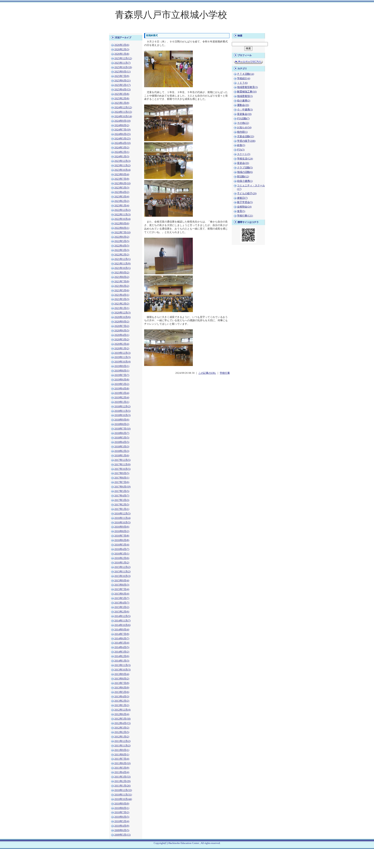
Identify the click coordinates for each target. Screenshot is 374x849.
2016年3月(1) (121, 553)
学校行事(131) (245, 215)
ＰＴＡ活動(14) (245, 74)
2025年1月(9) (121, 103)
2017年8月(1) (121, 477)
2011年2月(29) (122, 781)
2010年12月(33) (123, 790)
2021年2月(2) (121, 303)
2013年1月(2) (121, 705)
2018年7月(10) (122, 428)
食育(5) (241, 211)
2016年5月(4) (121, 544)
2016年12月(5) (122, 513)
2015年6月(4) (121, 593)
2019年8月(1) (121, 370)
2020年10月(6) (122, 317)
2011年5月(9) (121, 767)
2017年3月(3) (121, 500)
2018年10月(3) (122, 415)
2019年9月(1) (121, 366)
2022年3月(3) (121, 250)
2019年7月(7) (121, 375)
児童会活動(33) (245, 136)
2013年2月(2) (121, 700)
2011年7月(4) (121, 759)
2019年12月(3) (122, 353)
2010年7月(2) (121, 812)
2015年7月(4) (121, 589)
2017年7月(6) (121, 482)
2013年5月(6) (121, 692)
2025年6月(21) (122, 80)
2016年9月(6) (121, 526)
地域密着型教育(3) (247, 87)
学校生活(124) (245, 158)
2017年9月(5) (121, 473)
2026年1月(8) (121, 54)
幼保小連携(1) (245, 181)
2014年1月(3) (121, 660)
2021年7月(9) (121, 281)
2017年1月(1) (121, 509)
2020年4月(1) (121, 335)
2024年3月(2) (121, 147)
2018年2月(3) (121, 451)
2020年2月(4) (121, 344)
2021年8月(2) (121, 277)
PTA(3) (240, 149)
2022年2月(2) (121, 254)
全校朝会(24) (244, 206)
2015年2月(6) (121, 611)
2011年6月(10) (122, 763)
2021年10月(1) (122, 268)
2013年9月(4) (121, 674)
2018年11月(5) (122, 411)
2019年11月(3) (122, 357)
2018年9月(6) (121, 419)
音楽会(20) (243, 163)
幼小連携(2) (243, 100)
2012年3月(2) (121, 727)
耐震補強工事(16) (247, 91)
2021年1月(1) (121, 308)
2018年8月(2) (121, 424)
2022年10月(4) (122, 219)
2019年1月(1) (121, 402)
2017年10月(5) (122, 469)
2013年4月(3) (121, 696)
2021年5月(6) (121, 290)
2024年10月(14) (123, 116)
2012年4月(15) (122, 723)
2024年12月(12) (123, 107)
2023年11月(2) (122, 165)
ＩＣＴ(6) (242, 83)
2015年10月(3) (122, 576)
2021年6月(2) (121, 286)
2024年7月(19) (122, 129)
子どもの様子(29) (247, 193)
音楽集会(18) (244, 114)
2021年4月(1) (121, 295)
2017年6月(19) (122, 486)
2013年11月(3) (122, 665)
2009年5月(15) (122, 834)
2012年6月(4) (121, 714)
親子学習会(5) (245, 202)
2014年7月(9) (121, 634)
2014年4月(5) (121, 647)
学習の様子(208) (246, 141)
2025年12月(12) (123, 58)
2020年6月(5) (121, 330)
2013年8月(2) (121, 678)
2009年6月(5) (121, 830)
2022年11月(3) (122, 214)
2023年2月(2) (121, 201)
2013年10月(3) (122, 669)
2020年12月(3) (122, 312)
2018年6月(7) (121, 433)
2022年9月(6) (121, 223)
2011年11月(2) (122, 745)
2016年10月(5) (122, 522)
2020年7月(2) (121, 326)
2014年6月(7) (121, 638)
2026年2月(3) (121, 49)
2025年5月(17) (122, 85)
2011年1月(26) (122, 785)
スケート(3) (243, 154)
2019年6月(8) (121, 379)
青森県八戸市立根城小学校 (171, 15)
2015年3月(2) (121, 607)
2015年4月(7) (121, 602)
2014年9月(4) (121, 629)
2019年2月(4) (121, 397)
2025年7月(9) (121, 76)
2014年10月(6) (122, 625)
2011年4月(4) (121, 772)
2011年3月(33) (122, 776)
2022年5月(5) (121, 241)
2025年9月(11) (122, 71)
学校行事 (225, 373)
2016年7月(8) (121, 535)
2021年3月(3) (121, 299)
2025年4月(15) (122, 89)
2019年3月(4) (121, 393)
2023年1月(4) (121, 205)
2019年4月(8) (121, 388)
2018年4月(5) (121, 442)
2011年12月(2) (122, 741)
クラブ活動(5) (245, 167)
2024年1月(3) (121, 156)
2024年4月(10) (122, 143)
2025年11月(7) (122, 63)
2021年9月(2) (121, 272)
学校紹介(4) (243, 78)
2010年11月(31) (123, 794)
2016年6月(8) (121, 540)
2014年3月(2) (121, 651)
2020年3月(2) (121, 339)
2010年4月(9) (121, 825)
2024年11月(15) (123, 112)
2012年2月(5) (121, 732)
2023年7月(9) (121, 179)
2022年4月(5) (121, 245)
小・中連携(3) (245, 109)
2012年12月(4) (122, 709)
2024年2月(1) (121, 152)
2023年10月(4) (122, 170)
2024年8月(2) (121, 125)
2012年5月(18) (122, 718)
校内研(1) (242, 132)
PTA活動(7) (243, 118)
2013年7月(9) (121, 683)
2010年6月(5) (121, 817)
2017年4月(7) (121, 495)
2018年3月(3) (121, 446)
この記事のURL (207, 373)
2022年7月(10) (122, 232)
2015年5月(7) (121, 598)
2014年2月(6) (121, 656)
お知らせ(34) (244, 127)
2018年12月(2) (122, 406)
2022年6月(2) (121, 237)
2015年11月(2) (122, 571)
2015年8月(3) (121, 584)
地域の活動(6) (245, 172)
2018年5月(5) (121, 437)
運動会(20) (243, 105)
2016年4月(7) (121, 549)
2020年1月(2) (121, 348)
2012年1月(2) (121, 736)
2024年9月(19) (122, 121)
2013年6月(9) (121, 687)
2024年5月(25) (122, 138)
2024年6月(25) (122, 134)
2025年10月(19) (123, 67)
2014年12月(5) (122, 616)
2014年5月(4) (121, 642)
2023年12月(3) (122, 161)
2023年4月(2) (121, 192)
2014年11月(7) (122, 620)
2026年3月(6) (121, 45)
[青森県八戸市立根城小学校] (187, 30)
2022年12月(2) (122, 210)
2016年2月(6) (121, 558)
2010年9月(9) (121, 803)
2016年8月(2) (121, 531)
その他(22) (243, 123)
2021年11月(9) (122, 263)
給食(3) (241, 145)
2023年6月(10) (122, 183)
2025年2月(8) (121, 98)
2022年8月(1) (121, 228)
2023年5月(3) (121, 187)
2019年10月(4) (122, 361)
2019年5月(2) (121, 384)
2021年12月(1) (122, 259)
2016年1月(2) (121, 562)
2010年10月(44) (123, 799)
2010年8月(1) (121, 808)
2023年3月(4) (121, 196)
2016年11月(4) (122, 518)
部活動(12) (243, 176)
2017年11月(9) (122, 464)
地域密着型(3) (245, 96)
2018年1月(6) (121, 455)
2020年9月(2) (121, 321)
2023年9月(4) (121, 174)
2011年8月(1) (121, 754)
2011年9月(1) (121, 750)
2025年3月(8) (121, 94)
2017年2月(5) (121, 504)
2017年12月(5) (122, 460)
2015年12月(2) (122, 567)
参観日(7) (242, 198)
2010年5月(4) (121, 821)
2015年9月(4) (121, 580)
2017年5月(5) (121, 491)
